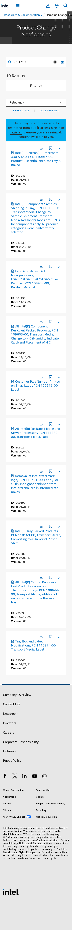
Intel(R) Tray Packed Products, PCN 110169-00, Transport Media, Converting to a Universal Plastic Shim (36, 537)
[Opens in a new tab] (41, 148)
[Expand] (58, 148)
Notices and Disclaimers (32, 843)
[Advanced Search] (61, 62)
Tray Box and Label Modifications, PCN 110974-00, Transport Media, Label (33, 645)
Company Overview (17, 695)
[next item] (69, 15)
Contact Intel (12, 704)
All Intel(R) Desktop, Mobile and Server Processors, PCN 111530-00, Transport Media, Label (35, 433)
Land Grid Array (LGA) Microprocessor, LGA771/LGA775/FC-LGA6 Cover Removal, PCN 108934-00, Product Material (35, 279)
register (16, 132)
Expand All (21, 110)
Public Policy (12, 761)
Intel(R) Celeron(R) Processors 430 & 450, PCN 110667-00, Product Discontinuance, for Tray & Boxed (36, 159)
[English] (57, 5)
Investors (9, 723)
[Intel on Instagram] (44, 776)
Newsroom (10, 714)
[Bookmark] (50, 148)
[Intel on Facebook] (4, 776)
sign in (55, 128)
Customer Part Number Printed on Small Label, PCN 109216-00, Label (35, 386)
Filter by (36, 86)
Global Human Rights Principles (20, 852)
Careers (8, 733)
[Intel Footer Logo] (11, 892)
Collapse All (49, 110)
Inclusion (9, 751)
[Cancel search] (55, 62)
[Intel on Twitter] (14, 776)
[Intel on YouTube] (34, 776)
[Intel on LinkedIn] (24, 776)
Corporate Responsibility (21, 742)
